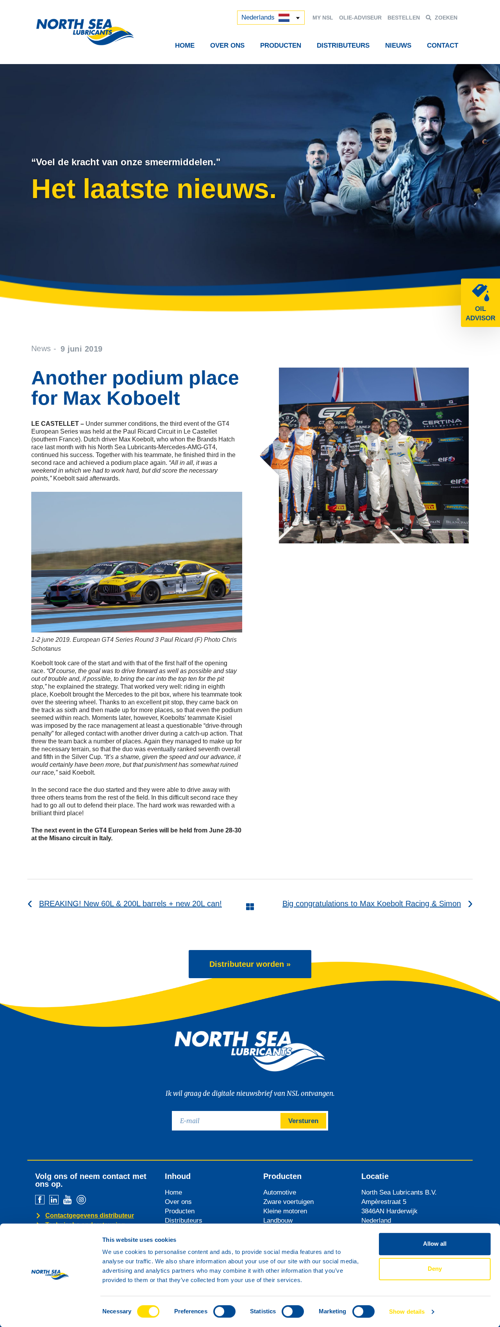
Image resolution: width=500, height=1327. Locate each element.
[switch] (224, 1311)
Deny (435, 1268)
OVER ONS (227, 45)
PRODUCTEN (280, 45)
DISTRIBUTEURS (343, 45)
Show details (407, 1311)
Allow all (434, 1243)
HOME (185, 45)
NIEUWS (398, 45)
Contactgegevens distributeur (89, 1215)
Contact (442, 45)
